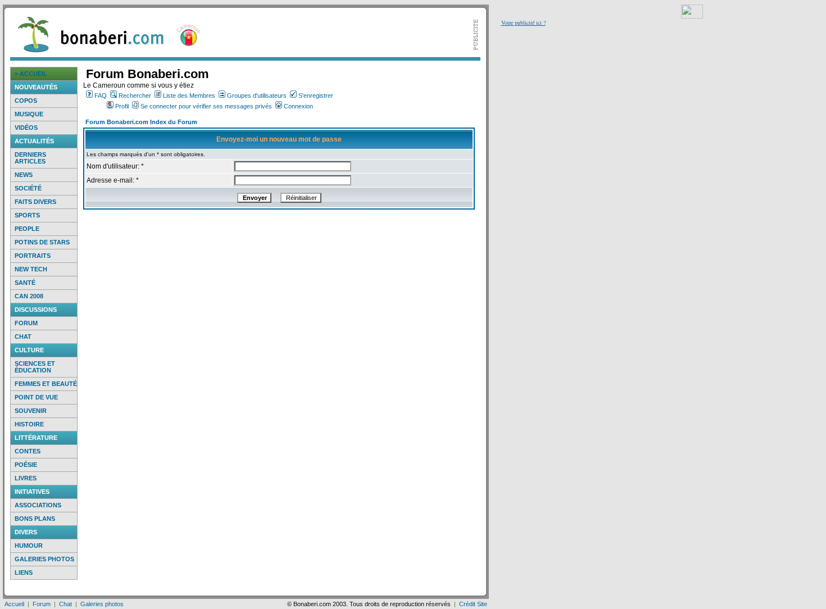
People (27, 228)
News (24, 174)
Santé (25, 282)
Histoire (29, 424)
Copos (26, 100)
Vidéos (26, 127)
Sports (27, 215)
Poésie (26, 464)
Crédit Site (473, 604)
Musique (29, 114)
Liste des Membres (189, 95)
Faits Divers (35, 201)
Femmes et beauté (46, 383)
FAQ (100, 95)
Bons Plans (35, 518)
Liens (24, 572)
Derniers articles (30, 158)
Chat (23, 336)
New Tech (31, 269)
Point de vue (36, 397)
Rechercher (135, 95)
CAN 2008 (29, 296)
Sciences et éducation (35, 367)
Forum (26, 323)
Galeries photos (44, 559)
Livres (26, 478)
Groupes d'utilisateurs (257, 95)
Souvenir (31, 410)
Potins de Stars (42, 242)
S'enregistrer (315, 95)
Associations (38, 505)
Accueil (14, 604)
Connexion (298, 106)
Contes (27, 451)
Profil (122, 106)
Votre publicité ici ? (523, 22)
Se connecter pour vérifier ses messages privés (206, 106)
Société (28, 188)
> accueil (31, 73)
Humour (29, 545)
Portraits (33, 255)
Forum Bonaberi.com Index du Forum (141, 122)
